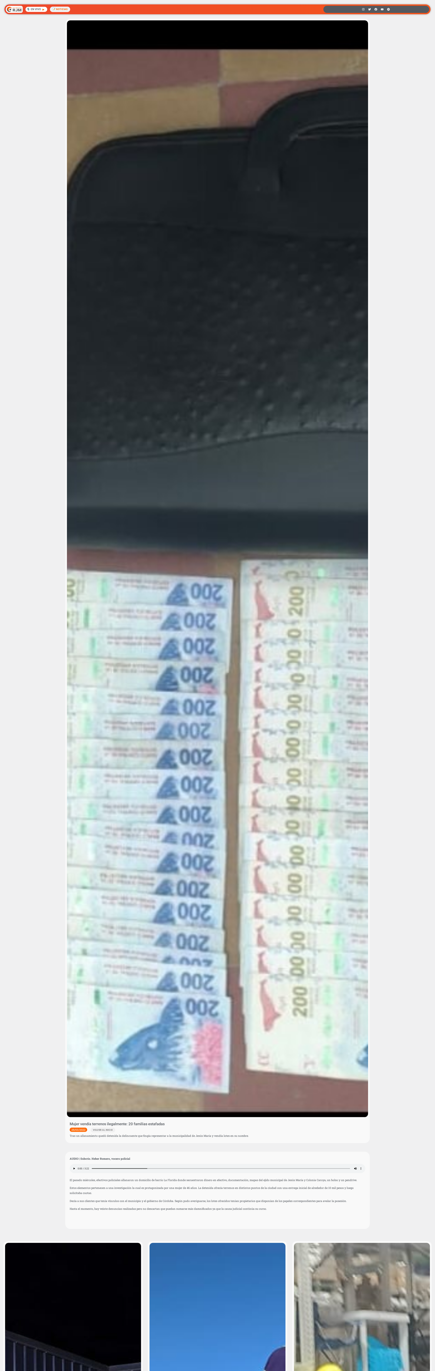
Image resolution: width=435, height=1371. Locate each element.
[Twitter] (369, 9)
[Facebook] (376, 9)
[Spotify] (388, 9)
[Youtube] (382, 9)
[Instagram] (363, 9)
